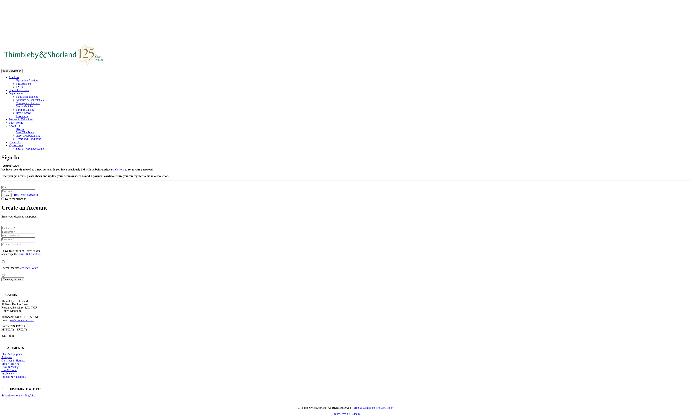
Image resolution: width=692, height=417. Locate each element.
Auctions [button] (14, 77)
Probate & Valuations (21, 119)
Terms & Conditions (29, 254)
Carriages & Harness (13, 360)
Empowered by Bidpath (346, 413)
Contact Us (15, 142)
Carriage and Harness (28, 103)
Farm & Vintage (25, 109)
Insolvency (22, 116)
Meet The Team (25, 132)
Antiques (6, 357)
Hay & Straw (23, 112)
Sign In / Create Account (30, 148)
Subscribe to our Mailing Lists (18, 395)
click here (118, 169)
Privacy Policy (29, 267)
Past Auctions (23, 83)
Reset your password (26, 194)
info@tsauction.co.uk (22, 320)
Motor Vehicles (24, 106)
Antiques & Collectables (30, 99)
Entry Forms (16, 122)
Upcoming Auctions (27, 80)
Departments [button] (16, 93)
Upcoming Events (19, 90)
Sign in (6, 195)
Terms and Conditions (28, 138)
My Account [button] (16, 145)
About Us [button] (14, 125)
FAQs (19, 86)
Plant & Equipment (27, 96)
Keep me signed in (15, 198)
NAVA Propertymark (28, 135)
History (20, 129)
